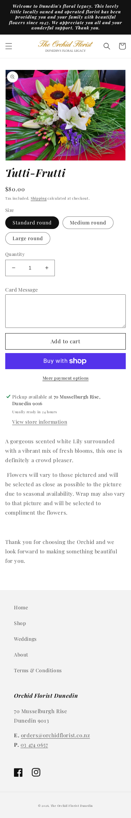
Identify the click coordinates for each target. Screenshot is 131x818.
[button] (8, 46)
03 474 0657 (34, 744)
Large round (28, 238)
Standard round (32, 222)
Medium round (88, 222)
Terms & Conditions (38, 670)
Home (21, 607)
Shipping (39, 198)
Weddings (25, 639)
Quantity (15, 254)
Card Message (21, 289)
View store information (39, 421)
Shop (20, 623)
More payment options (66, 378)
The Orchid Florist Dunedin (72, 806)
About (21, 654)
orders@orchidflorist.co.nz (55, 735)
